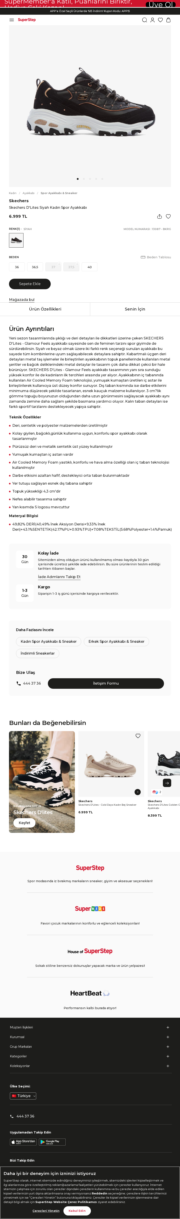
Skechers (19, 200)
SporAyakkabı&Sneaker (59, 193)
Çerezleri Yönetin (45, 1210)
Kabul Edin (77, 1210)
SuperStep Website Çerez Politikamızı (66, 1202)
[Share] (159, 216)
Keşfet (24, 823)
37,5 (71, 267)
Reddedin (99, 1193)
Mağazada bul (21, 300)
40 (90, 267)
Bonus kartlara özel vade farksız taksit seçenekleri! (90, 12)
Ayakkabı (28, 193)
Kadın (12, 193)
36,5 (35, 267)
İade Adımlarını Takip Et (59, 577)
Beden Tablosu (159, 257)
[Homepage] (27, 20)
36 (17, 267)
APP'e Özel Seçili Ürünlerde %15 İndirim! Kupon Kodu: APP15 (90, 9)
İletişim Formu (106, 683)
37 (53, 267)
